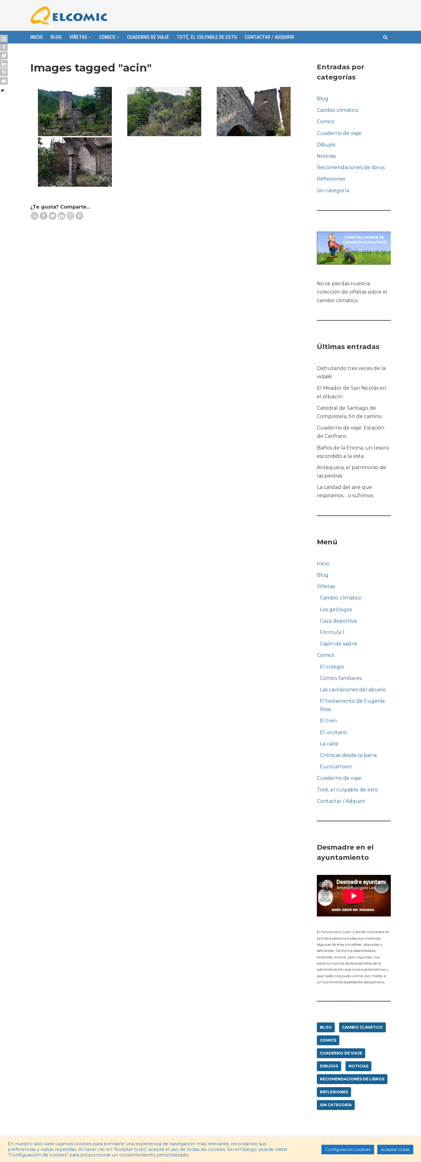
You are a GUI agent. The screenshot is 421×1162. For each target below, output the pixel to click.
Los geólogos (336, 609)
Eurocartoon (336, 767)
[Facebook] (43, 216)
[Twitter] (52, 216)
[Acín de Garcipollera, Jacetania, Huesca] (75, 111)
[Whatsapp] (35, 216)
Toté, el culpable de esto (207, 37)
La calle (329, 744)
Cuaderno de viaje (148, 37)
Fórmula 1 (332, 632)
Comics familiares (341, 678)
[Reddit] (4, 81)
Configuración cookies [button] (347, 1149)
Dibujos (326, 145)
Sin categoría (333, 190)
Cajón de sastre (338, 644)
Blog (56, 37)
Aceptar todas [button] (395, 1149)
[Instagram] (70, 216)
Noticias (326, 156)
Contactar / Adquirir (269, 37)
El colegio (332, 667)
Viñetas (326, 586)
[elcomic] (68, 15)
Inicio (36, 37)
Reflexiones (331, 179)
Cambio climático (337, 110)
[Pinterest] (79, 216)
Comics (325, 121)
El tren (328, 721)
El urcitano (333, 732)
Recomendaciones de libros (351, 167)
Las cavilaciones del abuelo (353, 690)
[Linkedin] (61, 216)
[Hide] (2, 90)
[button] (385, 37)
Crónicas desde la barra (348, 755)
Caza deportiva (338, 621)
